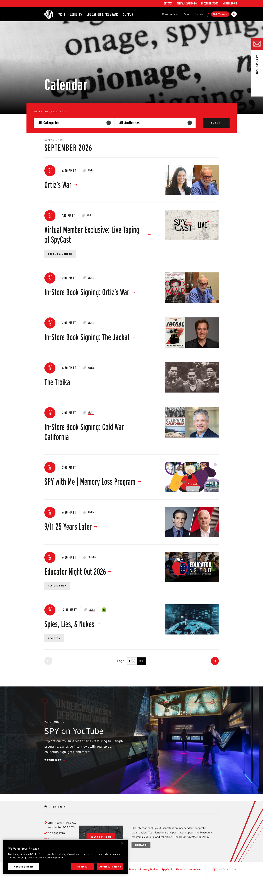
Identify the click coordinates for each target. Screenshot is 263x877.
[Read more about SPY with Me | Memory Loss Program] (192, 477)
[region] (65, 856)
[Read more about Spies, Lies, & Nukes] (192, 619)
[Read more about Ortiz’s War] (192, 180)
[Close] (122, 843)
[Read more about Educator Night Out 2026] (192, 567)
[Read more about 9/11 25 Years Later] (192, 522)
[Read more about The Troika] (192, 377)
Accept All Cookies (110, 866)
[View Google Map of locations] (101, 837)
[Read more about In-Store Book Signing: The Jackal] (192, 332)
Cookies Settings (23, 866)
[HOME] (45, 806)
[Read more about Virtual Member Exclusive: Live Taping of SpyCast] (192, 225)
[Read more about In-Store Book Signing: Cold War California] (192, 422)
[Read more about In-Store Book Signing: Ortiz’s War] (192, 287)
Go (141, 660)
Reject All (82, 866)
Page (120, 661)
